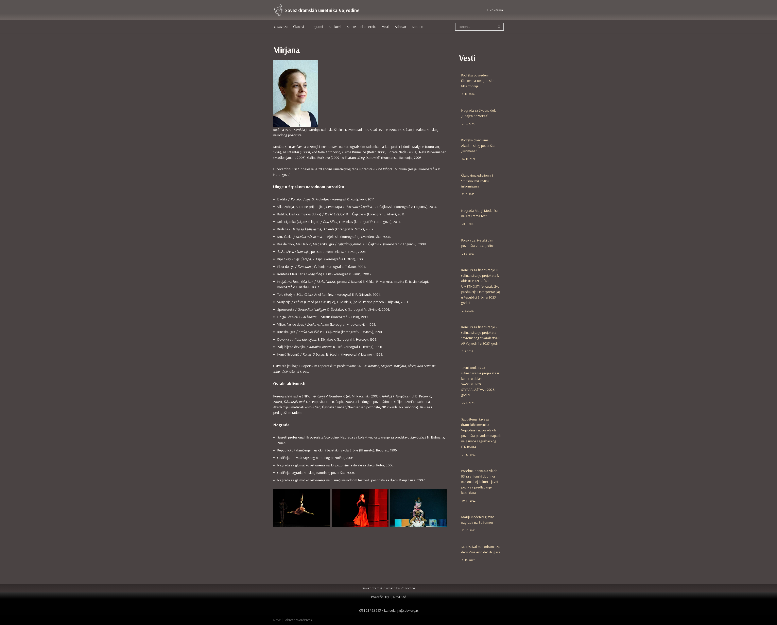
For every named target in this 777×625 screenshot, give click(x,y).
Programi (316, 26)
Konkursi (335, 26)
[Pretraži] (499, 27)
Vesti (385, 26)
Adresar (400, 26)
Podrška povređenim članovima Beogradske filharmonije (477, 80)
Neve (277, 620)
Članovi (298, 26)
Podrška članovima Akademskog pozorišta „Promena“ (478, 145)
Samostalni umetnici (361, 26)
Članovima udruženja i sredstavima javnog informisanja (477, 181)
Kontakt (418, 26)
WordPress (304, 620)
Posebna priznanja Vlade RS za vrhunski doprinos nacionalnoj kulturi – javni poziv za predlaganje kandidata (479, 481)
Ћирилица (495, 10)
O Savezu (281, 26)
